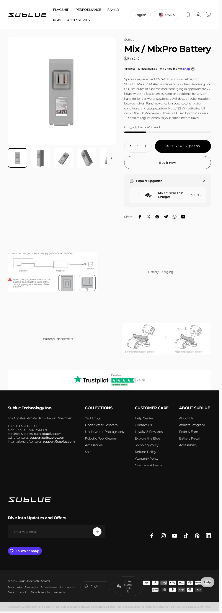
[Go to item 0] (17, 158)
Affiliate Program (192, 425)
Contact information (18, 592)
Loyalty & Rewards (149, 432)
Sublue (129, 40)
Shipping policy (67, 587)
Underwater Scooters (101, 425)
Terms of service (49, 587)
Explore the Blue (147, 438)
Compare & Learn (148, 465)
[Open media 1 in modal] (62, 91)
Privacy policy (31, 587)
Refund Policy (145, 452)
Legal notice (59, 592)
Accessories (93, 445)
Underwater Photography (104, 432)
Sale (88, 452)
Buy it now (167, 163)
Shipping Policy (146, 445)
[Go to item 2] (40, 158)
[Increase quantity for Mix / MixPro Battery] (146, 146)
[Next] (105, 98)
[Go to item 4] (86, 158)
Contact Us (143, 425)
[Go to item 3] (63, 158)
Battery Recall (189, 438)
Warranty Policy (146, 458)
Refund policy (15, 587)
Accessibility (188, 445)
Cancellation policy (40, 592)
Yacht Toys (93, 418)
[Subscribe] (97, 531)
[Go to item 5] (109, 158)
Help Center (144, 418)
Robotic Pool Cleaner (101, 438)
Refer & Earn (188, 432)
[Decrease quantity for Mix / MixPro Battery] (129, 146)
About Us (186, 418)
